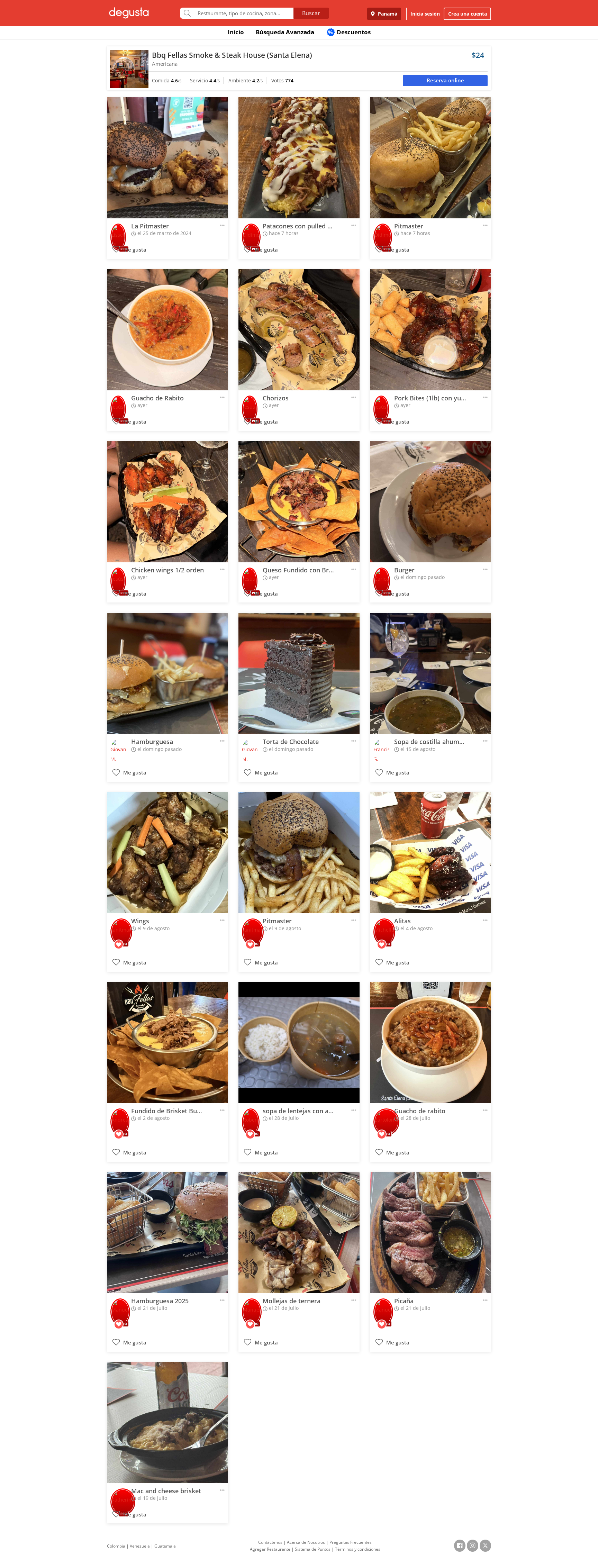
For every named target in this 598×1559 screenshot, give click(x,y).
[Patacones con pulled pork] (299, 157)
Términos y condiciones (357, 1549)
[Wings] (167, 852)
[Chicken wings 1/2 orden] (167, 501)
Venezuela (140, 1546)
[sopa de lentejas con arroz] (299, 1042)
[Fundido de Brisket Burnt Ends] (167, 1042)
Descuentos (349, 32)
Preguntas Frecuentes (350, 1542)
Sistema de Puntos (312, 1549)
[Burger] (430, 501)
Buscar (311, 13)
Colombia (116, 1546)
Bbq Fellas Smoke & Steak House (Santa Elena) (232, 55)
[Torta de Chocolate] (299, 673)
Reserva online (445, 80)
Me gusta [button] (134, 249)
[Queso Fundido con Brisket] (299, 501)
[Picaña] (430, 1232)
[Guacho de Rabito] (167, 329)
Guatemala (165, 1546)
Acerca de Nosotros (306, 1542)
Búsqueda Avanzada (285, 32)
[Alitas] (430, 852)
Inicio (236, 32)
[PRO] (118, 232)
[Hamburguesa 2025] (167, 1232)
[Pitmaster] (430, 157)
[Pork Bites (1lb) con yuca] (430, 329)
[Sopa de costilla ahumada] (430, 673)
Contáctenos (270, 1542)
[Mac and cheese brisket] (167, 1422)
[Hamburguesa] (167, 673)
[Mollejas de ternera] (299, 1232)
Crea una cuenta (467, 13)
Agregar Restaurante (270, 1549)
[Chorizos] (299, 329)
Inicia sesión (425, 13)
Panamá (387, 13)
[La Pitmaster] (167, 157)
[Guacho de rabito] (430, 1042)
